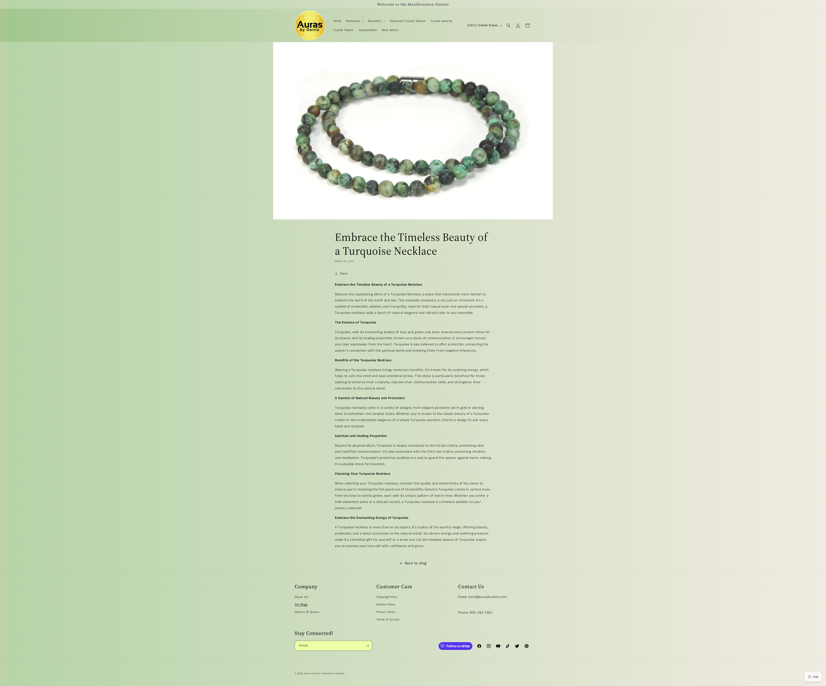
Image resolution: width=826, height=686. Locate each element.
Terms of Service (387, 620)
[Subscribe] (367, 646)
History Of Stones (307, 612)
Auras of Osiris (312, 673)
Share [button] (344, 273)
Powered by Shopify (333, 673)
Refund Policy (385, 604)
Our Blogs (301, 604)
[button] (355, 21)
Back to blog (416, 563)
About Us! (301, 597)
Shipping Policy (386, 597)
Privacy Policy (386, 612)
